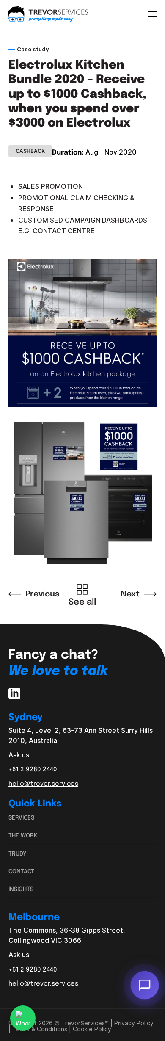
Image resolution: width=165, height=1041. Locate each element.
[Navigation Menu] (152, 13)
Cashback (30, 151)
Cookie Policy (92, 1029)
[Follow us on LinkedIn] (14, 695)
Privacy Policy (134, 1023)
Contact (21, 871)
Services (21, 817)
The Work (23, 835)
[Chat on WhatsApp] (23, 1018)
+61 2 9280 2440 (32, 769)
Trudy (17, 853)
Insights (20, 888)
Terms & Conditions (39, 1029)
